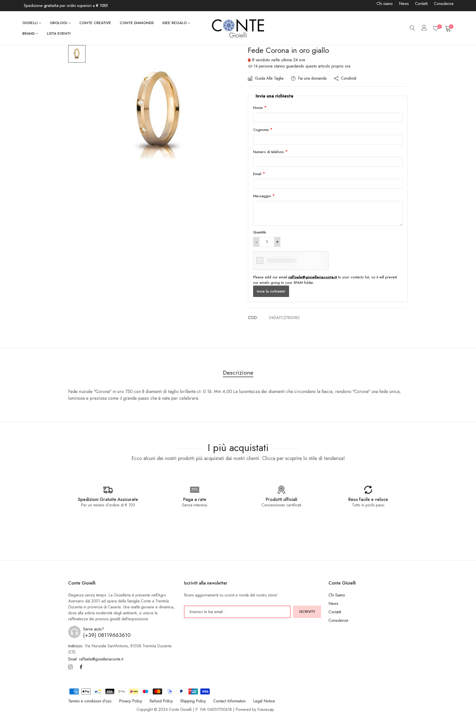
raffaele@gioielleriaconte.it (312, 277)
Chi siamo (385, 3)
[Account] (424, 29)
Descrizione (238, 372)
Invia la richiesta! (271, 291)
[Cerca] (412, 28)
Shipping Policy (193, 701)
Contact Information (229, 701)
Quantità (259, 232)
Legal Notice (264, 701)
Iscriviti (307, 611)
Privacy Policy (130, 701)
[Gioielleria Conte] (238, 28)
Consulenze (444, 3)
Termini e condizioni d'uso (90, 701)
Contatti (421, 3)
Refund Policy (161, 701)
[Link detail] (70, 667)
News (404, 3)
